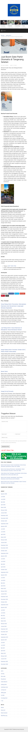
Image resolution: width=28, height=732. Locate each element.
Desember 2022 (4, 596)
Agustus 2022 (4, 607)
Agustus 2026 (4, 493)
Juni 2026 (3, 499)
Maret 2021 (3, 653)
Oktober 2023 (4, 569)
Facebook (11, 293)
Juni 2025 (3, 531)
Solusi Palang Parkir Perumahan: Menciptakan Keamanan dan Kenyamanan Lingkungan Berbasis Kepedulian (13, 306)
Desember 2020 (4, 661)
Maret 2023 (3, 588)
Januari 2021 (3, 658)
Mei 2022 (3, 615)
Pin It (3, 295)
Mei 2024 (3, 564)
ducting (2, 673)
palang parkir (8, 35)
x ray (2, 700)
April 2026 (3, 504)
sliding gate (3, 692)
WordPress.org (4, 715)
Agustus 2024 (4, 556)
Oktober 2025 (4, 520)
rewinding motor (4, 687)
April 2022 (3, 618)
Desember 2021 (4, 629)
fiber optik (3, 676)
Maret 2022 (3, 620)
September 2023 (4, 572)
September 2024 (4, 553)
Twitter (17, 293)
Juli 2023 (3, 577)
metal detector (4, 681)
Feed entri (3, 710)
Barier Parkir (4, 371)
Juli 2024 (3, 558)
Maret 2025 (3, 537)
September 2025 (4, 523)
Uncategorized (4, 698)
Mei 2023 (3, 583)
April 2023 (3, 585)
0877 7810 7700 (12, 266)
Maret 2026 (3, 507)
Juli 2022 (3, 610)
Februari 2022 (4, 623)
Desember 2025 (4, 515)
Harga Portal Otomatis (7, 391)
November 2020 (4, 664)
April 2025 (3, 534)
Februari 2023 (4, 591)
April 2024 (3, 566)
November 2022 (4, 599)
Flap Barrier (3, 679)
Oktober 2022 (4, 602)
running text (3, 689)
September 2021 (4, 637)
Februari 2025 (4, 539)
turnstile (2, 695)
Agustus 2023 (4, 574)
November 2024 (4, 547)
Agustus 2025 (4, 526)
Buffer (7, 295)
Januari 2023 (4, 593)
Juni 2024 (3, 561)
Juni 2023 (3, 580)
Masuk (2, 707)
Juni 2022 (3, 612)
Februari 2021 (4, 656)
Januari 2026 (4, 512)
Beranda (2, 35)
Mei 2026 (3, 502)
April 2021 (3, 650)
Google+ (23, 293)
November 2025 (4, 518)
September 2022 (4, 604)
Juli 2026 (3, 496)
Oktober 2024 (4, 550)
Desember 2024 (4, 545)
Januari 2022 (4, 626)
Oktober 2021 (4, 634)
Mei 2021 (3, 647)
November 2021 (4, 631)
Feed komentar (4, 712)
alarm (2, 670)
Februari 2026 (4, 510)
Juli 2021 (3, 642)
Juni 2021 (3, 645)
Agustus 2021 (4, 639)
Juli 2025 (3, 529)
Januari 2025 (4, 542)
